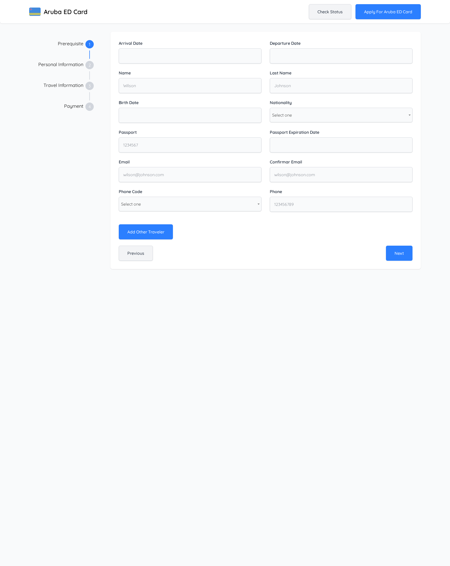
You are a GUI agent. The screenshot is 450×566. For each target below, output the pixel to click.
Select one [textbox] (282, 115)
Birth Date (129, 102)
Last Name (280, 72)
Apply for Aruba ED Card (388, 11)
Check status (330, 11)
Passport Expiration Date (294, 132)
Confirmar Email (286, 161)
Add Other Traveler (145, 231)
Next (399, 253)
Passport (128, 132)
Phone (276, 191)
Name (125, 72)
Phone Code (130, 191)
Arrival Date (130, 43)
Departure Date (285, 43)
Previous (135, 253)
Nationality (281, 102)
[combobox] (341, 115)
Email (124, 161)
